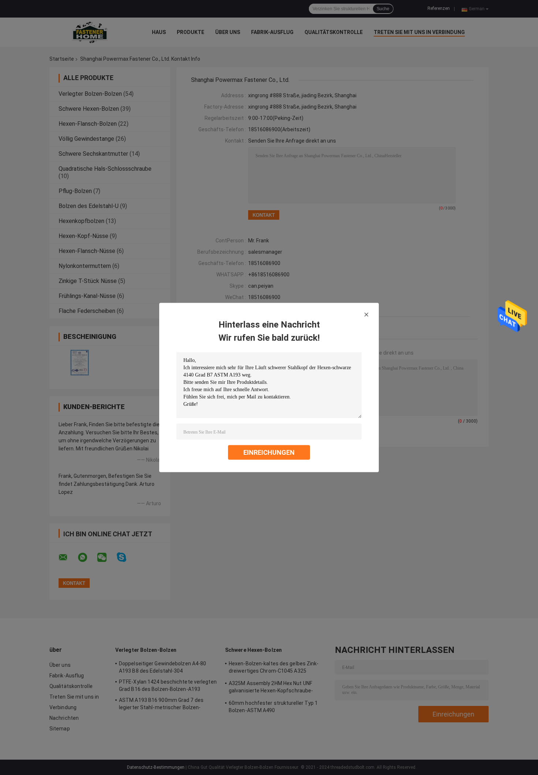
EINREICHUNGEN (269, 452)
